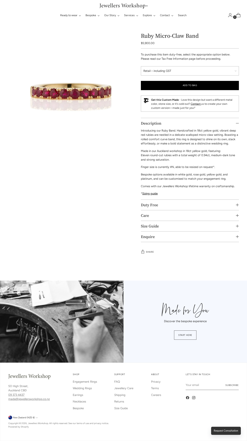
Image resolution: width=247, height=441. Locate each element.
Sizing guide (150, 193)
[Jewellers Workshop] (123, 5)
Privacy (156, 381)
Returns (119, 401)
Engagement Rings (85, 381)
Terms (155, 388)
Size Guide (121, 408)
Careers (156, 395)
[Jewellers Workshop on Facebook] (188, 398)
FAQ (117, 381)
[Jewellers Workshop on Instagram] (194, 398)
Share (150, 252)
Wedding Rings (82, 388)
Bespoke (78, 408)
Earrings (78, 395)
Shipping (119, 395)
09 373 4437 (16, 395)
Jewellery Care (123, 388)
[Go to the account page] (229, 15)
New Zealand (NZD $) (24, 417)
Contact (196, 104)
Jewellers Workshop (38, 423)
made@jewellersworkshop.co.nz (29, 399)
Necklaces (79, 401)
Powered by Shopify (18, 426)
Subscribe (232, 385)
